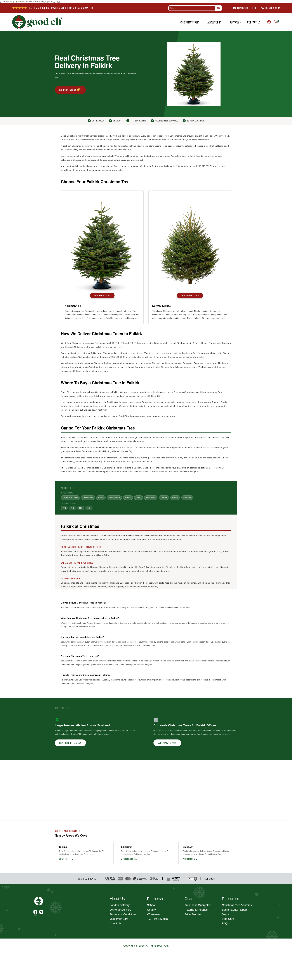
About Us (115, 923)
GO (219, 8)
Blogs (225, 914)
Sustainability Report (234, 909)
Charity (151, 909)
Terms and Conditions (123, 914)
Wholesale (153, 914)
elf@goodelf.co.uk (246, 8)
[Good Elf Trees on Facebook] (35, 911)
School (151, 905)
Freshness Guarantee (197, 905)
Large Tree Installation (70, 742)
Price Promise (193, 914)
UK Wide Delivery (120, 909)
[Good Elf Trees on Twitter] (41, 911)
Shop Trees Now (67, 90)
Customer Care (119, 918)
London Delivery (120, 905)
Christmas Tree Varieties (237, 905)
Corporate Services (167, 742)
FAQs (225, 923)
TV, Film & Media (157, 918)
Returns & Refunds (196, 909)
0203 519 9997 (272, 8)
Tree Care (228, 918)
